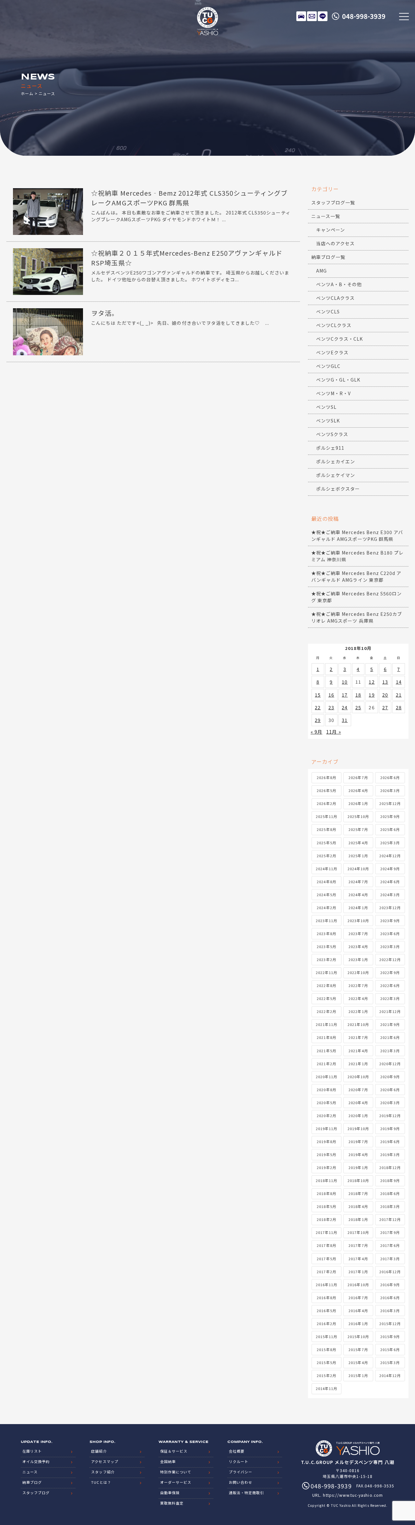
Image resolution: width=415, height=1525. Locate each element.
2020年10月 (358, 1076)
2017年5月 (326, 1258)
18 (358, 694)
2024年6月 (389, 881)
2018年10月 (358, 1180)
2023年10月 (358, 920)
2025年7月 (358, 829)
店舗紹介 (99, 1451)
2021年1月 (358, 1063)
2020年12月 (390, 1063)
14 (399, 681)
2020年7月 (358, 1089)
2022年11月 (326, 972)
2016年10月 (358, 1284)
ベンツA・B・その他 (339, 284)
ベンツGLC (328, 366)
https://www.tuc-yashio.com (353, 1495)
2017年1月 (358, 1271)
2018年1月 (358, 1219)
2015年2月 (326, 1375)
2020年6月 (389, 1089)
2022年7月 (358, 985)
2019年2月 (326, 1167)
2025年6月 (389, 829)
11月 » (333, 731)
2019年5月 (326, 1154)
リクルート (238, 1461)
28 (399, 707)
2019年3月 (389, 1154)
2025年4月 (358, 842)
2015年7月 (358, 1349)
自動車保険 (170, 1492)
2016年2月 (326, 1323)
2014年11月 (326, 1388)
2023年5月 (326, 946)
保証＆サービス (173, 1451)
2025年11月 (326, 816)
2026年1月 (358, 803)
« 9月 (316, 731)
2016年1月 (358, 1323)
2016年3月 (389, 1310)
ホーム (27, 93)
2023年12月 (390, 907)
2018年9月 (389, 1180)
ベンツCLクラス (333, 325)
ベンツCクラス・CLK (339, 339)
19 (371, 694)
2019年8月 (326, 1141)
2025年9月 (389, 816)
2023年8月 (326, 933)
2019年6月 (389, 1141)
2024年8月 (326, 881)
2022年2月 (326, 1011)
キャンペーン (330, 229)
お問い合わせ (240, 1482)
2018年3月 (389, 1206)
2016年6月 (389, 1297)
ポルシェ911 (330, 448)
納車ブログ (32, 1482)
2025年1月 (358, 855)
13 (385, 681)
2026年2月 (326, 803)
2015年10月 (358, 1336)
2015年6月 (389, 1349)
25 (358, 707)
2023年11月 (326, 920)
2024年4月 (358, 894)
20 (385, 694)
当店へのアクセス (335, 243)
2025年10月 (358, 816)
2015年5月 (326, 1362)
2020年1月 (358, 1115)
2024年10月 (358, 868)
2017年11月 (326, 1232)
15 (318, 694)
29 (318, 720)
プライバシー (240, 1471)
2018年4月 (358, 1206)
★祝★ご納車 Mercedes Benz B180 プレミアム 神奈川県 (357, 556)
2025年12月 (390, 803)
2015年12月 (390, 1323)
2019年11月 (326, 1128)
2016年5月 (326, 1310)
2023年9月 (389, 920)
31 (345, 720)
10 (345, 681)
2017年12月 (390, 1219)
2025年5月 (326, 842)
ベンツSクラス (332, 434)
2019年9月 (389, 1128)
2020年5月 (326, 1102)
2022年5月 (326, 998)
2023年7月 (358, 933)
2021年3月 (389, 1050)
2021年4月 (358, 1050)
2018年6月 (389, 1193)
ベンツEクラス (332, 352)
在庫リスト (301, 16)
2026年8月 (326, 777)
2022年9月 (389, 972)
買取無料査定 (172, 1503)
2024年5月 (326, 894)
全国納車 (168, 1461)
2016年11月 (326, 1284)
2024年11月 (326, 868)
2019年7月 (358, 1141)
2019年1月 (358, 1167)
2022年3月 (389, 998)
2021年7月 (358, 1037)
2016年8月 (326, 1297)
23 (331, 707)
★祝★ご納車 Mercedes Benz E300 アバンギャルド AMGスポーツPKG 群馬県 (357, 535)
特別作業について (175, 1471)
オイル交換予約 (36, 1461)
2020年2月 (326, 1115)
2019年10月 (358, 1128)
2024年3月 (389, 894)
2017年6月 (389, 1245)
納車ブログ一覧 (328, 257)
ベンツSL (326, 407)
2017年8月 (326, 1245)
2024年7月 (358, 881)
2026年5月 (326, 790)
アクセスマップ (104, 1461)
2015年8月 (326, 1349)
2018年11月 (326, 1180)
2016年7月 (358, 1297)
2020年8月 (326, 1089)
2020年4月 (358, 1102)
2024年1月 (358, 907)
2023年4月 (358, 946)
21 (399, 694)
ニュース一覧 (325, 216)
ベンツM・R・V (333, 393)
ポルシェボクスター (338, 488)
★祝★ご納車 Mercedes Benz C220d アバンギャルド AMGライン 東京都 (356, 576)
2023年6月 (389, 933)
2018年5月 (326, 1206)
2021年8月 (326, 1037)
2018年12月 (390, 1167)
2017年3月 (389, 1258)
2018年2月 (326, 1219)
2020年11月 (326, 1076)
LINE (322, 16)
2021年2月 (326, 1063)
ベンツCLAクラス (335, 298)
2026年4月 (358, 790)
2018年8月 (326, 1193)
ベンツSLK (328, 420)
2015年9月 (389, 1336)
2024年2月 (326, 907)
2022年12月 (390, 959)
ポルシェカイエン (335, 461)
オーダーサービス (175, 1482)
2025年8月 (326, 829)
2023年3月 (389, 946)
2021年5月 (326, 1050)
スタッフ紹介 (102, 1471)
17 (345, 694)
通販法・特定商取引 (246, 1492)
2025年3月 (389, 842)
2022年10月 (358, 972)
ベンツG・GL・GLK (338, 379)
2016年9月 (389, 1284)
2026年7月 (358, 777)
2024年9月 (389, 868)
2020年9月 (389, 1076)
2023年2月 (326, 959)
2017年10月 (358, 1232)
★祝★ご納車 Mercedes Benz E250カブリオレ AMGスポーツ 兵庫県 (356, 617)
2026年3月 (389, 790)
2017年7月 (358, 1245)
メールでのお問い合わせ (312, 16)
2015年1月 (358, 1375)
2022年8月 (326, 985)
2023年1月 (358, 959)
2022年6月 (389, 985)
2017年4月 (358, 1258)
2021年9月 (389, 1024)
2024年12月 (390, 855)
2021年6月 (389, 1037)
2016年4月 (358, 1310)
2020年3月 (389, 1102)
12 (371, 681)
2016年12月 (390, 1271)
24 (345, 707)
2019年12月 (390, 1115)
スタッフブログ (36, 1492)
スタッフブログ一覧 (333, 202)
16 (331, 694)
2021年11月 (326, 1024)
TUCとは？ (101, 1482)
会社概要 (236, 1451)
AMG (321, 270)
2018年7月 (358, 1193)
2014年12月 (390, 1375)
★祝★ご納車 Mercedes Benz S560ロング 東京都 (356, 597)
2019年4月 (358, 1154)
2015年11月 (326, 1336)
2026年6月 (389, 777)
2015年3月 (389, 1362)
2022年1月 (358, 1011)
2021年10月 (358, 1024)
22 (318, 707)
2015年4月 (358, 1362)
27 (385, 707)
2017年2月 (326, 1271)
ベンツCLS (328, 311)
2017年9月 (389, 1232)
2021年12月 (390, 1011)
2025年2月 (326, 855)
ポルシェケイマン (335, 475)
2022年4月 (358, 998)
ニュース (30, 1471)
